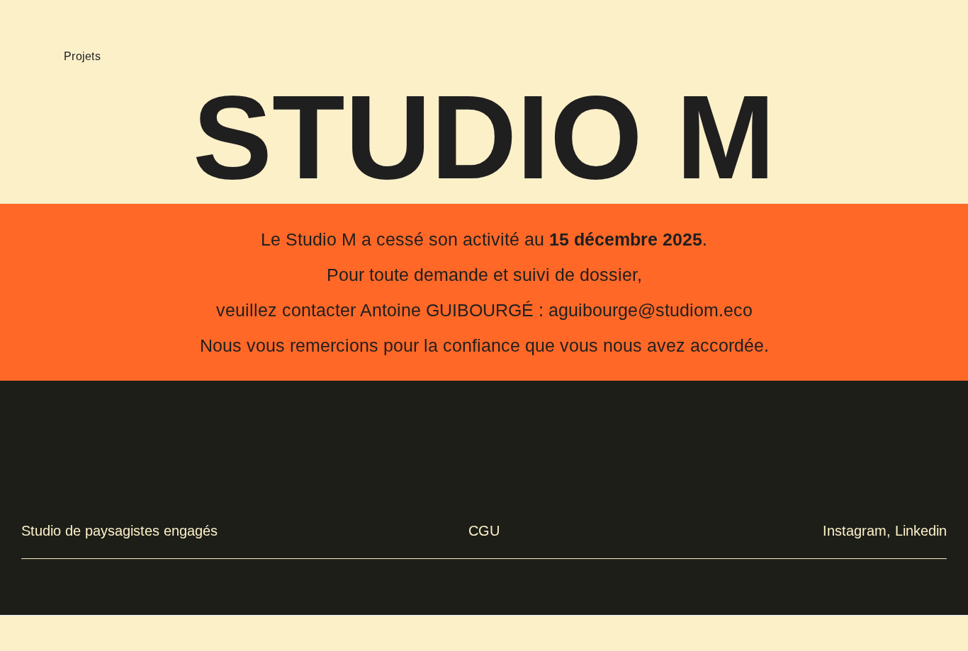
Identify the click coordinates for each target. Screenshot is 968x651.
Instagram (855, 530)
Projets (82, 56)
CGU (484, 530)
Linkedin (921, 530)
